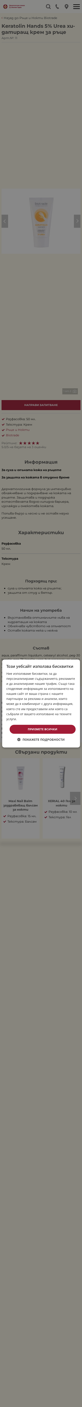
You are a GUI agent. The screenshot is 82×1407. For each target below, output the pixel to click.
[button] (41, 739)
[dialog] (41, 703)
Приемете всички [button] (43, 729)
